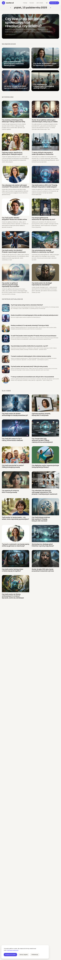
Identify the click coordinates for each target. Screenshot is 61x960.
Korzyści (32, 2)
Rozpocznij (53, 2)
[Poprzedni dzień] (50, 7)
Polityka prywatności (12, 950)
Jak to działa (39, 2)
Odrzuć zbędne (24, 954)
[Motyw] (46, 2)
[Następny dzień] (10, 7)
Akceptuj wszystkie (10, 954)
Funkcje (25, 2)
